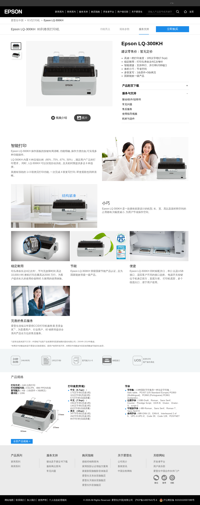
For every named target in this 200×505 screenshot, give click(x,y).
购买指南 (95, 11)
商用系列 (71, 11)
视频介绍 (61, 117)
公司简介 (122, 461)
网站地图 (9, 500)
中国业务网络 (125, 471)
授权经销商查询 (90, 461)
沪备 (146, 500)
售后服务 (127, 109)
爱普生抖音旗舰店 (91, 485)
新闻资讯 (122, 466)
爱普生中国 (17, 20)
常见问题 (127, 104)
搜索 (177, 11)
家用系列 (59, 11)
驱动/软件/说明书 (131, 99)
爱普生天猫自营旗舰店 (94, 480)
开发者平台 (108, 11)
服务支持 (83, 11)
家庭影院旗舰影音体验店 (95, 471)
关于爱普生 (137, 11)
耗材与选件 (128, 118)
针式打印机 (33, 20)
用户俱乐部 (122, 11)
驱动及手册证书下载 (57, 461)
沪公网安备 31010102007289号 (179, 500)
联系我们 (20, 500)
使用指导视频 (129, 113)
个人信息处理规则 (58, 500)
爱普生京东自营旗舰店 (94, 475)
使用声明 (42, 500)
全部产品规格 (21, 441)
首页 (191, 11)
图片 (85, 117)
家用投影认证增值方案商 (95, 466)
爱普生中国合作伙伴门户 (166, 471)
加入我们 (31, 500)
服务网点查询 (54, 466)
